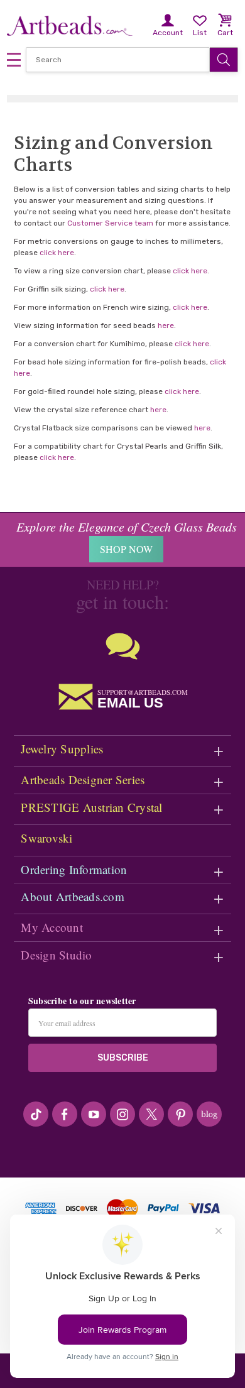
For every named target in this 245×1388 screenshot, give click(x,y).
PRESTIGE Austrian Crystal (91, 807)
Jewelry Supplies (62, 749)
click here (57, 252)
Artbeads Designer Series (82, 779)
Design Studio (56, 955)
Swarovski (46, 838)
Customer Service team (110, 223)
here (166, 325)
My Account (52, 927)
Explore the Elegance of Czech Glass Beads (126, 526)
